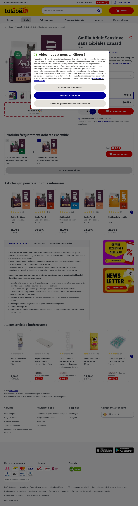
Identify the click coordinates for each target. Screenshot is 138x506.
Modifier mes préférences (70, 87)
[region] (70, 80)
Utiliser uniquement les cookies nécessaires (70, 103)
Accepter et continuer (70, 95)
